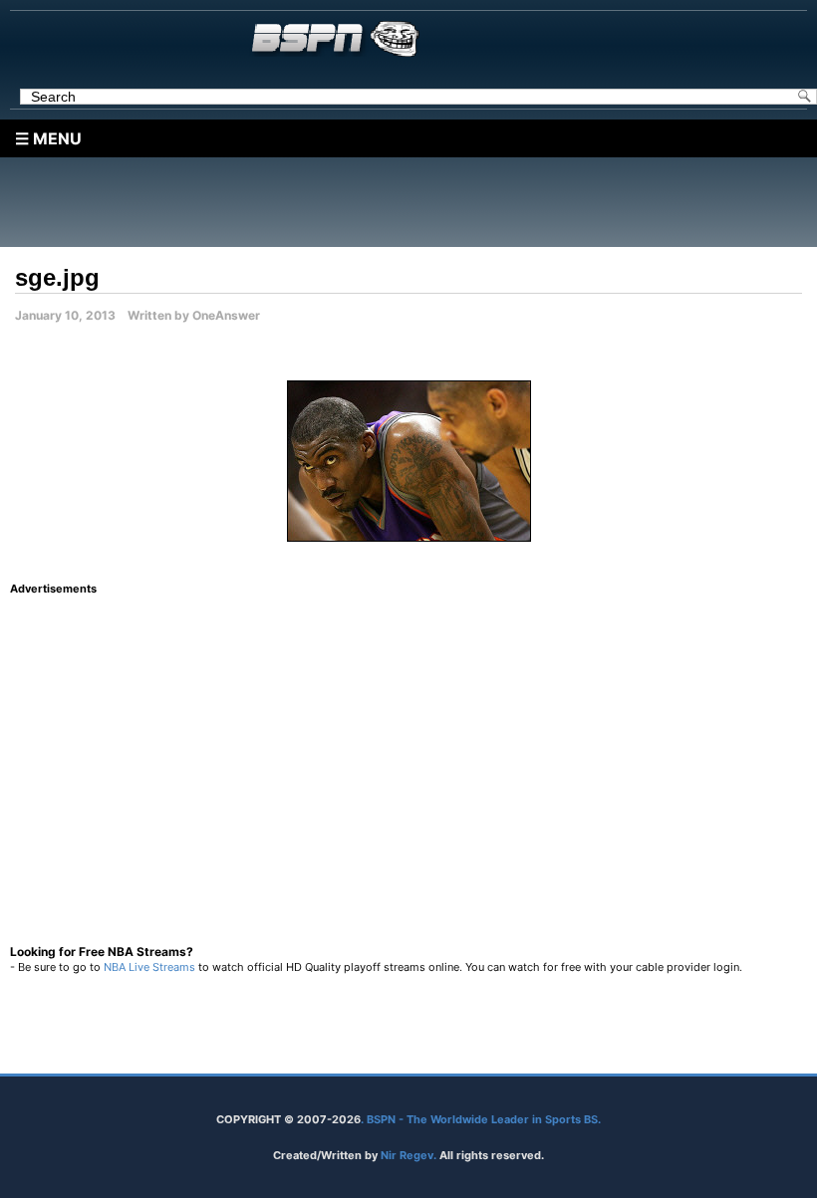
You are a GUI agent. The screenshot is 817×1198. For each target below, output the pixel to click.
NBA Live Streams (149, 967)
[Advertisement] (413, 202)
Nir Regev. (410, 1155)
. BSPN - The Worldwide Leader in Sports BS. (481, 1119)
